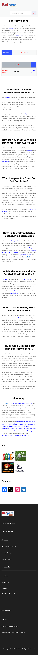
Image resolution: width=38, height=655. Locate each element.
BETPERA (5, 403)
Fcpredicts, (5, 435)
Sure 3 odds (28, 424)
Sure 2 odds (19, 424)
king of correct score (14, 426)
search (29, 150)
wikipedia (27, 114)
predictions (14, 293)
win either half (10, 424)
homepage (5, 161)
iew (35, 70)
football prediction (26, 279)
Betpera (11, 28)
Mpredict (18, 435)
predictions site (25, 255)
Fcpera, (12, 435)
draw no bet (20, 421)
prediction (28, 257)
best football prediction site (22, 403)
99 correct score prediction (19, 428)
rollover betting (27, 431)
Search (34, 13)
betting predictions (15, 241)
